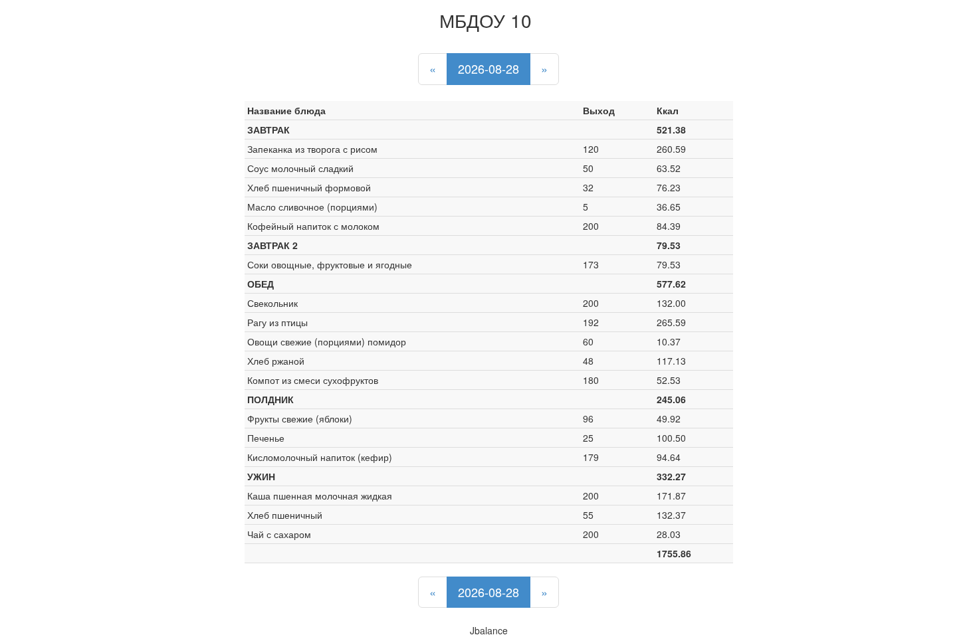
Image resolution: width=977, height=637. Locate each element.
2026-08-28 (488, 68)
